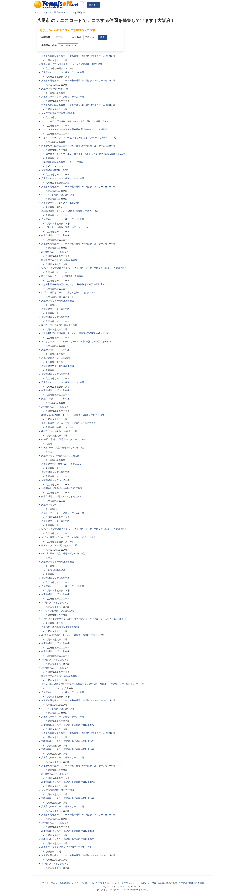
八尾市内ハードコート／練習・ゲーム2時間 (62, 178)
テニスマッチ (123, 889)
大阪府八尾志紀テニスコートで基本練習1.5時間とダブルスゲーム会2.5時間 (78, 56)
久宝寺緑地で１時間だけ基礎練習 (57, 301)
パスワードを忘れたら (83, 883)
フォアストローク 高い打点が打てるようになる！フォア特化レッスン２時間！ (79, 137)
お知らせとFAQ (148, 883)
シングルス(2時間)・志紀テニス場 (57, 194)
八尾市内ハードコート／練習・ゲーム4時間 (62, 72)
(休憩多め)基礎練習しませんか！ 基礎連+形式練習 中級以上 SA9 (72, 415)
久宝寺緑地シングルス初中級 (55, 235)
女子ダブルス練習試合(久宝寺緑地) (58, 113)
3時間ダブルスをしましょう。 (56, 659)
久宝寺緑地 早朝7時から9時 (54, 89)
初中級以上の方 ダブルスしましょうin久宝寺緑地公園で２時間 (71, 64)
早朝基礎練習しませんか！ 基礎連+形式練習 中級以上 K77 (69, 211)
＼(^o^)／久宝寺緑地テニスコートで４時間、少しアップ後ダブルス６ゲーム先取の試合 (84, 268)
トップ (82, 2)
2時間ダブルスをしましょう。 (56, 252)
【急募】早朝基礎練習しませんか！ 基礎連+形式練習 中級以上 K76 (74, 284)
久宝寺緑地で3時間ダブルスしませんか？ (61, 455)
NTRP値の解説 (186, 883)
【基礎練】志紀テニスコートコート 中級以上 (63, 162)
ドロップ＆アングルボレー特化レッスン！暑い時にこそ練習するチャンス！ (78, 121)
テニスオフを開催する (74, 12)
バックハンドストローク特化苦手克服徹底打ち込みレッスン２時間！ (75, 129)
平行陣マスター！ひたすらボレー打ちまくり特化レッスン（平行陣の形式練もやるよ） (83, 154)
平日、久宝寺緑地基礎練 (53, 570)
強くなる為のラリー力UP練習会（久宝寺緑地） (64, 276)
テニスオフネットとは (106, 883)
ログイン (93, 5)
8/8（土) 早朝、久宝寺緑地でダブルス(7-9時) (63, 553)
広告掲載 (199, 883)
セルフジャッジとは (129, 883)
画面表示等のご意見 (167, 883)
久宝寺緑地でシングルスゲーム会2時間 (60, 203)
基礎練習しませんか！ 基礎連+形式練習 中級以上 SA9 (67, 725)
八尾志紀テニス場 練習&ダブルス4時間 (60, 627)
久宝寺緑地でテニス (51, 504)
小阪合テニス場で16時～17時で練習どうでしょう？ (66, 847)
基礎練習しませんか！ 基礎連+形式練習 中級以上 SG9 (67, 741)
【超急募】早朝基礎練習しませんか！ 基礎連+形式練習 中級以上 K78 (75, 333)
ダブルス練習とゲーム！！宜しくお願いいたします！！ (68, 292)
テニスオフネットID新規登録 (48, 12)
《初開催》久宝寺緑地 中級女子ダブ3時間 (61, 488)
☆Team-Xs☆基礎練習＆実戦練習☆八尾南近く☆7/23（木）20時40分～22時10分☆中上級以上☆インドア (92, 684)
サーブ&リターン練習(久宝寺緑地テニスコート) (64, 227)
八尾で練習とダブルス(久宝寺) (56, 358)
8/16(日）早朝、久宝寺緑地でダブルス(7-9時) (63, 439)
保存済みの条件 (49, 45)
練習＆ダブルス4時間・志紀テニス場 (59, 260)
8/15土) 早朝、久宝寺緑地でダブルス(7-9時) (62, 447)
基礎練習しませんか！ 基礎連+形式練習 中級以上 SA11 (68, 782)
